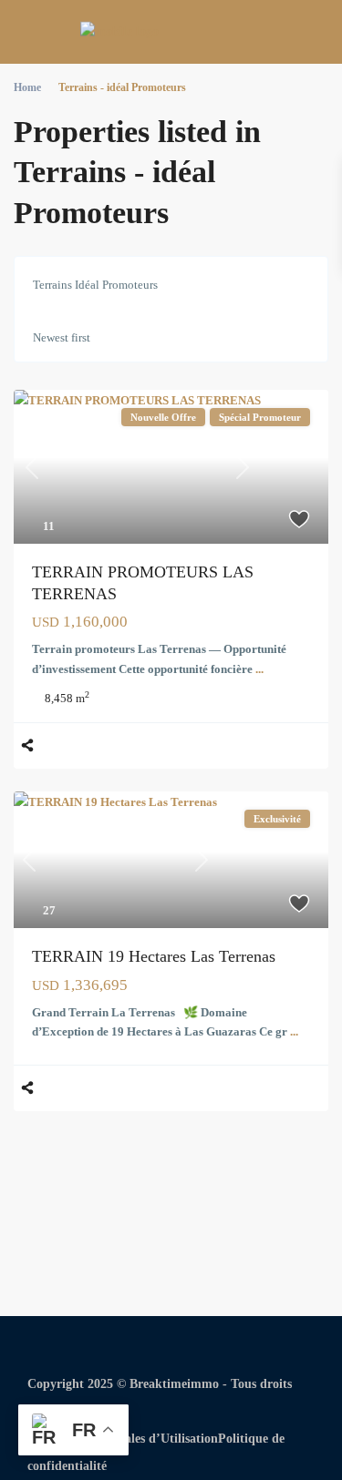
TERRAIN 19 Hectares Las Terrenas (153, 956)
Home (27, 87)
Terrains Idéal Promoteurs (95, 284)
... (259, 669)
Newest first (61, 337)
